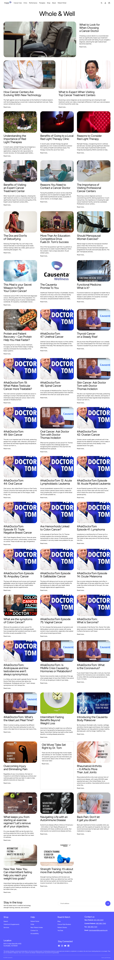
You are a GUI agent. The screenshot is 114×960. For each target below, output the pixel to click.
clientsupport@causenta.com (98, 930)
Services (6, 927)
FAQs (32, 924)
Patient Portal (35, 921)
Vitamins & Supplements (11, 924)
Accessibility (35, 933)
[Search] (101, 3)
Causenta (10, 957)
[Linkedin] (68, 946)
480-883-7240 (101, 923)
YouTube (60, 930)
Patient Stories (62, 927)
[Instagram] (62, 946)
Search (6, 921)
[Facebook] (59, 946)
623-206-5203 (98, 920)
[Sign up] (107, 903)
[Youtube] (65, 946)
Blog (59, 921)
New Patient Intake (37, 927)
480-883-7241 (92, 927)
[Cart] (109, 3)
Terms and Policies (105, 957)
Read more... (83, 47)
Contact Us (34, 930)
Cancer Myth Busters (64, 924)
